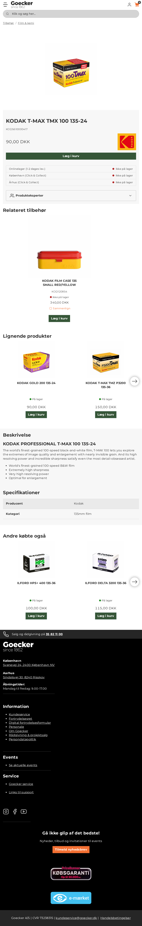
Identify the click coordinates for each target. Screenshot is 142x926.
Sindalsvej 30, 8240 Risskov (24, 677)
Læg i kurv (71, 156)
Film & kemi (26, 23)
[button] (129, 4)
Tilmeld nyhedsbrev (71, 849)
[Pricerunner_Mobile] (71, 873)
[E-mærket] (71, 898)
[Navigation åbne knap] (5, 4)
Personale (16, 727)
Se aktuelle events (23, 765)
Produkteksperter (29, 195)
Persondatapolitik (22, 739)
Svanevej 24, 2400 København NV (29, 665)
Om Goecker (18, 731)
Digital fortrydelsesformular (30, 722)
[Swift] (22, 4)
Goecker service (21, 784)
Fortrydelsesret (20, 718)
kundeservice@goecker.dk (76, 918)
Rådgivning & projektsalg (28, 735)
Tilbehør (8, 23)
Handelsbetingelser (115, 918)
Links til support (21, 792)
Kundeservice (19, 714)
